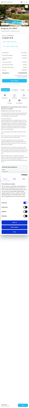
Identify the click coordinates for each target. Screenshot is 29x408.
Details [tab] (14, 179)
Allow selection (14, 227)
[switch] (25, 207)
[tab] (5, 89)
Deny (14, 231)
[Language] (21, 2)
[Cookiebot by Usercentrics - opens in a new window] (21, 175)
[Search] (24, 2)
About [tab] (23, 179)
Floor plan (4, 24)
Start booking (14, 80)
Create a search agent (14, 83)
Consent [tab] (5, 179)
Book (23, 405)
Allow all (14, 222)
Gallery (25, 24)
